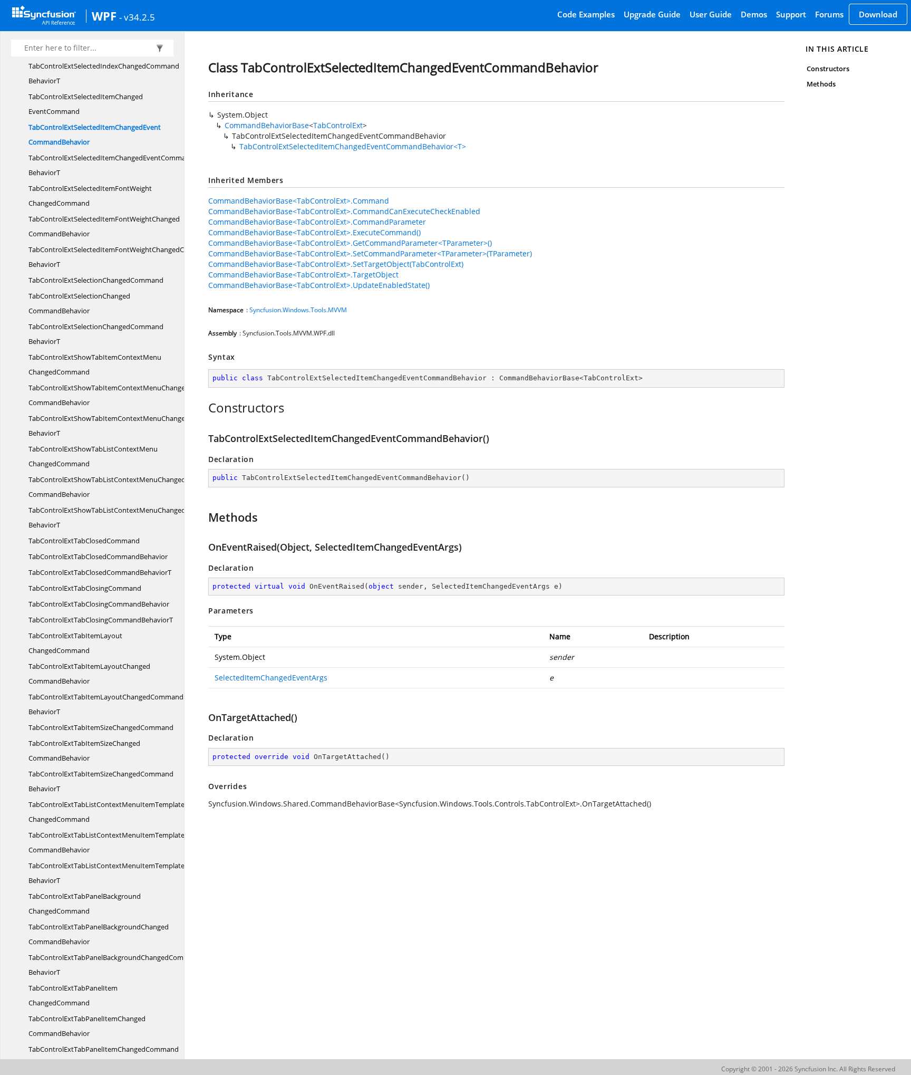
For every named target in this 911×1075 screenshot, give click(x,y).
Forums (829, 14)
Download (878, 14)
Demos (754, 14)
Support (791, 14)
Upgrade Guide (652, 14)
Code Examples (586, 14)
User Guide (711, 14)
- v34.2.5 (137, 17)
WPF (104, 16)
